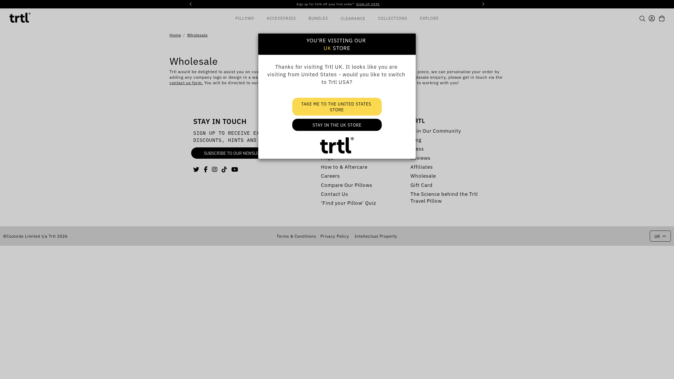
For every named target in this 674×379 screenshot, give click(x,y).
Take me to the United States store (337, 106)
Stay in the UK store (337, 125)
